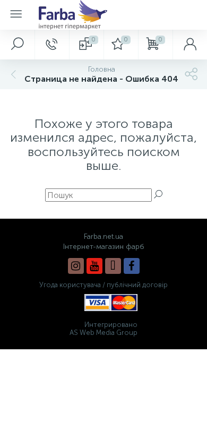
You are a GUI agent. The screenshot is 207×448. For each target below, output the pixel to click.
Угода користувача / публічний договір (103, 285)
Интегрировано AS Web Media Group (103, 329)
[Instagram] (76, 266)
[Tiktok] (113, 266)
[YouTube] (94, 266)
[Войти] (189, 44)
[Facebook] (132, 266)
